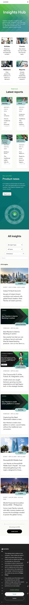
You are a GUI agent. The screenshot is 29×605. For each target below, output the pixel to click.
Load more (14, 531)
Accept (14, 594)
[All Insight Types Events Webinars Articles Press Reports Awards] (14, 244)
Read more (7, 194)
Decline (14, 598)
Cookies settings (14, 589)
